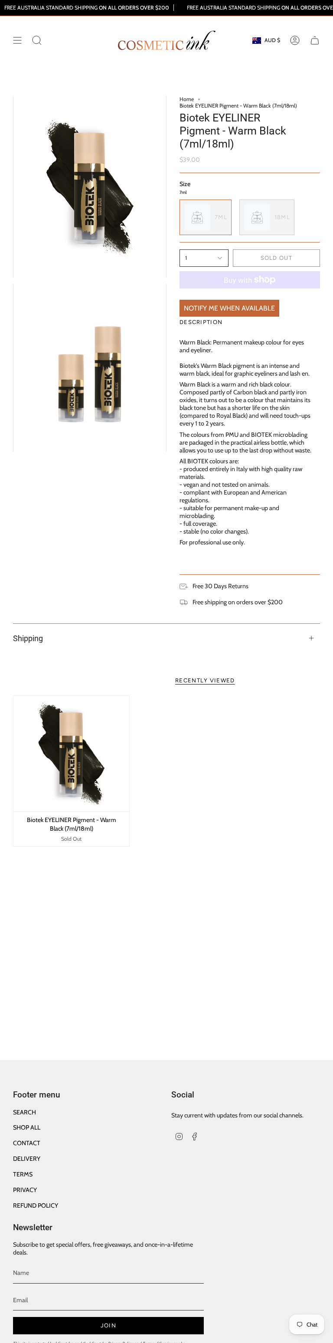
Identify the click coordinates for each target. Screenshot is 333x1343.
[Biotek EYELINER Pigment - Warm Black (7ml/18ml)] (71, 754)
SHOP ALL (26, 1127)
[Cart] (315, 40)
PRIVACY (25, 1190)
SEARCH (24, 1112)
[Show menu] (17, 40)
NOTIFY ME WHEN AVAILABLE (229, 308)
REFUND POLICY (35, 1205)
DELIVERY (26, 1159)
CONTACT (26, 1143)
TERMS (23, 1174)
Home (187, 99)
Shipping (28, 638)
